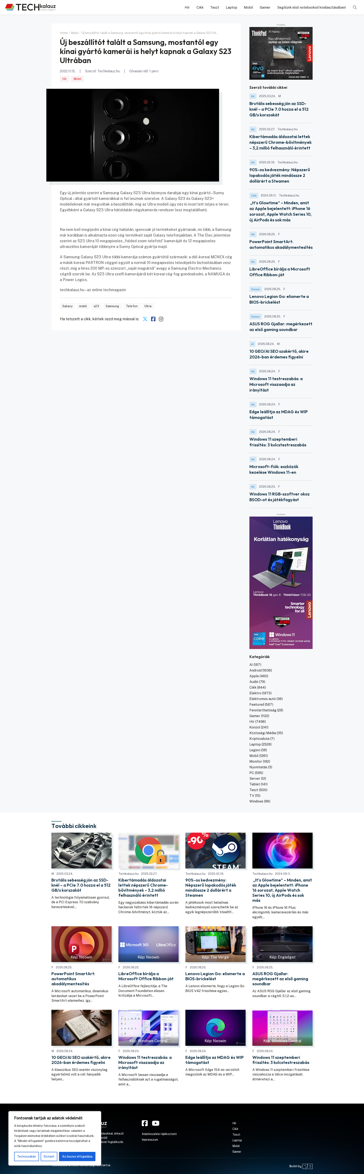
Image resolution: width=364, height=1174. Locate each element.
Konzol (254, 727)
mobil (83, 306)
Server (254, 779)
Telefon (132, 306)
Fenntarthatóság (262, 710)
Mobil (248, 7)
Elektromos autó (262, 699)
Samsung (112, 306)
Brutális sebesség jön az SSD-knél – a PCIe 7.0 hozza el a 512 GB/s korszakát (279, 109)
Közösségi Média (262, 733)
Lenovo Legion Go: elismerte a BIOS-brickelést (215, 976)
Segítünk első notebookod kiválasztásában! (311, 7)
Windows (256, 801)
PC (251, 773)
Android (255, 670)
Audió (253, 682)
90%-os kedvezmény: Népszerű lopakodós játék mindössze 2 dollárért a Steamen (279, 175)
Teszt (214, 7)
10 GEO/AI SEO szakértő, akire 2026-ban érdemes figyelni (81, 1060)
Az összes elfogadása (77, 1156)
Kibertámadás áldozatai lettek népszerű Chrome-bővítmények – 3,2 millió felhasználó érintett (280, 142)
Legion (254, 750)
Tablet (254, 784)
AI (252, 344)
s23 (96, 306)
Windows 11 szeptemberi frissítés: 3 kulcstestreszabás (280, 1060)
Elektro (255, 693)
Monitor (255, 761)
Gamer (265, 7)
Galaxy (67, 306)
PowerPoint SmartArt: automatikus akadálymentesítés (73, 978)
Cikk (200, 7)
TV (251, 796)
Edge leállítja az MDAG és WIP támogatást (214, 1060)
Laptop (231, 7)
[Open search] (355, 7)
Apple (254, 676)
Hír (187, 7)
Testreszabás (26, 1156)
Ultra (148, 306)
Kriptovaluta (259, 739)
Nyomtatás (258, 767)
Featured (256, 705)
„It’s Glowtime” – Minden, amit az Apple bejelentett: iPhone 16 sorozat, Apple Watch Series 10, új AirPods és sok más (282, 890)
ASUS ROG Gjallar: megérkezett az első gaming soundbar (280, 978)
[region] (54, 1138)
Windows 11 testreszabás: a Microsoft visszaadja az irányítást (276, 384)
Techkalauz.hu (108, 71)
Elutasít (49, 1156)
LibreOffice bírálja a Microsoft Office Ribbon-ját (146, 976)
